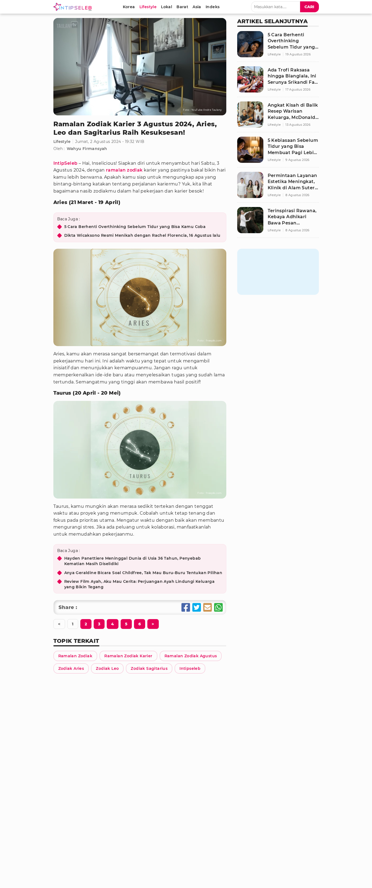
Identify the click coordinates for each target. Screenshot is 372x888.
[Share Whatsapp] (218, 607)
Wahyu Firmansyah (87, 148)
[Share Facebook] (185, 607)
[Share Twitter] (196, 607)
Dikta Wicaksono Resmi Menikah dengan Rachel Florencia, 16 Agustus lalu (142, 235)
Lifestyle (62, 141)
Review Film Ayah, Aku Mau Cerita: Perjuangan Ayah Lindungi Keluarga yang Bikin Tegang (139, 584)
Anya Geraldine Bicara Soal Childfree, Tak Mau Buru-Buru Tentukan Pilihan (143, 572)
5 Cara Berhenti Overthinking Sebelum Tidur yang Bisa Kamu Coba (135, 226)
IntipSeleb (65, 163)
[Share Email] (207, 607)
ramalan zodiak (124, 170)
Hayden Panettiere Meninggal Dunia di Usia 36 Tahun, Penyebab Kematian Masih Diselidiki (132, 561)
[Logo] (73, 7)
